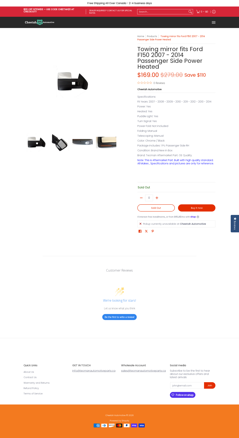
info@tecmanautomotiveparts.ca (93, 371)
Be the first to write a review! (119, 317)
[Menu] (213, 22)
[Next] (115, 81)
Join (209, 385)
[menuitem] (202, 12)
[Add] (157, 197)
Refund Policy (31, 388)
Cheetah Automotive (149, 89)
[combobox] (162, 11)
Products (152, 36)
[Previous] (25, 81)
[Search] (190, 11)
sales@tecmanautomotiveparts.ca (143, 371)
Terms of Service (33, 393)
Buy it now (197, 208)
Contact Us (30, 377)
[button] (140, 231)
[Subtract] (141, 197)
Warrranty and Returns (37, 382)
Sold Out (156, 208)
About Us (29, 372)
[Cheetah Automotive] (40, 22)
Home (140, 36)
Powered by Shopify (119, 420)
